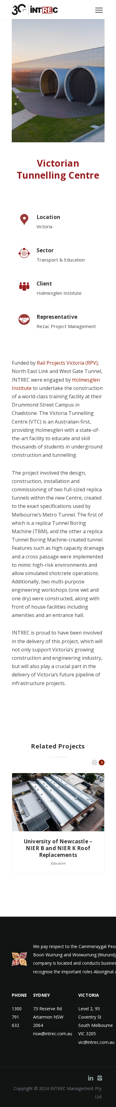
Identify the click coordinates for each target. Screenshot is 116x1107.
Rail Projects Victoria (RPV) (67, 362)
